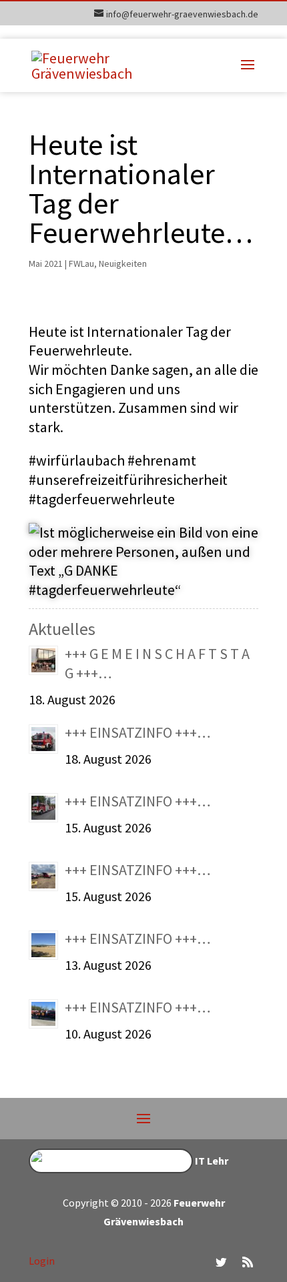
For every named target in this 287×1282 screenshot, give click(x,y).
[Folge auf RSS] (247, 1262)
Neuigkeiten (123, 263)
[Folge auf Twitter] (221, 1262)
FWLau (81, 263)
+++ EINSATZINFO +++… (138, 732)
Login (42, 1260)
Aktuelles (62, 629)
